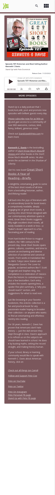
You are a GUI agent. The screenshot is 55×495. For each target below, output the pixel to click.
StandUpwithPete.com (30, 133)
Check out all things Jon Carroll (23, 370)
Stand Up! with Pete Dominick (18, 69)
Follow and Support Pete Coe (22, 375)
